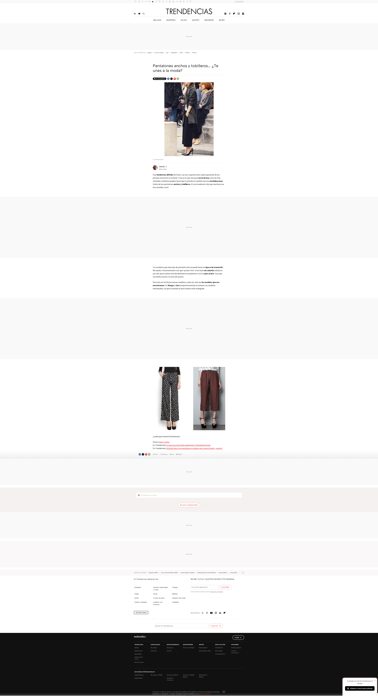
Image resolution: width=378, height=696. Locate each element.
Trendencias (219, 647)
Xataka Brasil (138, 678)
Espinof (169, 651)
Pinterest (225, 13)
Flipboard (234, 13)
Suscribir (225, 587)
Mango (179, 454)
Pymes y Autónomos (235, 652)
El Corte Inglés (158, 52)
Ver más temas (141, 612)
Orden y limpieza (140, 602)
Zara (172, 454)
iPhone (194, 52)
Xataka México (139, 675)
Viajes (136, 594)
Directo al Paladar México (188, 676)
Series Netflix (223, 572)
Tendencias (164, 454)
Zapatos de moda (179, 598)
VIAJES (184, 20)
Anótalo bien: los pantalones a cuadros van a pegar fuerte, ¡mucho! (194, 448)
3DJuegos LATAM (156, 675)
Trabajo (175, 587)
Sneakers (137, 587)
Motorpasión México (203, 676)
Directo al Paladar (188, 647)
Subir (237, 637)
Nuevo (139, 13)
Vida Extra (154, 651)
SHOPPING (170, 20)
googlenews (243, 13)
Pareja (187, 52)
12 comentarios (160, 79)
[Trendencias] (189, 11)
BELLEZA (157, 20)
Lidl (167, 52)
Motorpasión (203, 647)
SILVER (222, 20)
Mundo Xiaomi (139, 662)
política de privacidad (216, 591)
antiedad (175, 602)
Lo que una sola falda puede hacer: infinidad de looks (188, 445)
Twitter (171, 79)
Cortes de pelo (158, 598)
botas (136, 598)
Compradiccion (220, 654)
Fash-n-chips (164, 442)
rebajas (149, 52)
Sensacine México (172, 675)
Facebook (229, 13)
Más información (205, 694)
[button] (162, 166)
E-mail (178, 79)
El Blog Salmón (236, 647)
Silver (155, 594)
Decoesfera (219, 651)
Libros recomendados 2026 (169, 572)
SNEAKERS (209, 20)
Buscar (143, 13)
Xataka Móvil (138, 651)
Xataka (136, 647)
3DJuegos (154, 647)
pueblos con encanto (158, 603)
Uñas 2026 (233, 572)
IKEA (181, 52)
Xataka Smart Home (138, 658)
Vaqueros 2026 (153, 572)
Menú (134, 13)
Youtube (211, 612)
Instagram (238, 13)
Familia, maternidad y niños (160, 588)
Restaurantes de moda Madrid (207, 572)
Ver (190, 505)
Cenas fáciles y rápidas (188, 572)
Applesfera (138, 654)
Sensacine (170, 647)
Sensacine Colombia (170, 679)
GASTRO (195, 20)
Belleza (175, 594)
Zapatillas (174, 52)
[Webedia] (140, 636)
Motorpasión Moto (205, 651)
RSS (220, 612)
